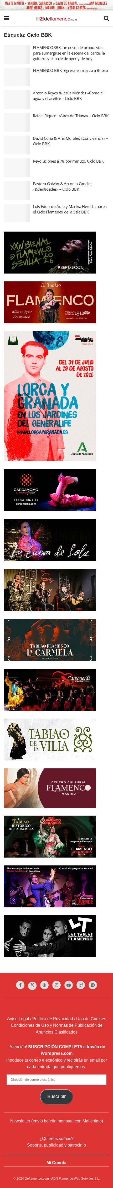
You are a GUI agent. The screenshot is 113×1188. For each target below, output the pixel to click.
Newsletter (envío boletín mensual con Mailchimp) (56, 1121)
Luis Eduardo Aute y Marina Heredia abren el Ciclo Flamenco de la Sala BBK (70, 209)
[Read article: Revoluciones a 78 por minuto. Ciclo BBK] (17, 167)
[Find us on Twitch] (80, 985)
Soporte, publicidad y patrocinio (56, 1145)
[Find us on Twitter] (32, 986)
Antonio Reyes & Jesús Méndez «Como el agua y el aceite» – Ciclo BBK (68, 95)
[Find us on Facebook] (20, 985)
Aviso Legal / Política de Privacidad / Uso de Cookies (56, 1018)
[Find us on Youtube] (68, 985)
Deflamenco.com (37, 1178)
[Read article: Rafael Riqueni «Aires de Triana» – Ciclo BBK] (17, 122)
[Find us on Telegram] (93, 985)
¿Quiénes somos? (56, 1138)
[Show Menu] (6, 18)
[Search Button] (106, 18)
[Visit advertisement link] (56, 5)
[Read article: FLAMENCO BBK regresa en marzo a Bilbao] (17, 77)
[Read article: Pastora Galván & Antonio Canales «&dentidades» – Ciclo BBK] (17, 190)
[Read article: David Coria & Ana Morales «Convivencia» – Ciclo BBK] (17, 145)
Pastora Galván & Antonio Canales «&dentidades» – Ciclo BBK (62, 186)
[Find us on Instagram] (56, 985)
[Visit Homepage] (56, 18)
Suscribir (56, 1096)
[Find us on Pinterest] (44, 985)
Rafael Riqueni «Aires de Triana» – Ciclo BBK (71, 115)
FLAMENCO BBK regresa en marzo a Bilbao (70, 70)
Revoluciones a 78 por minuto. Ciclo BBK (68, 161)
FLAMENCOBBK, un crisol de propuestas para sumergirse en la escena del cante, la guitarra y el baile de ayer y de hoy (69, 53)
